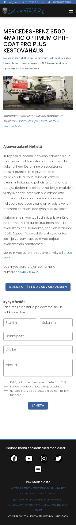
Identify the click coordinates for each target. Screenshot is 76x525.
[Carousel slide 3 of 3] (47, 105)
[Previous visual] (10, 92)
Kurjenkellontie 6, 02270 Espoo (26, 2)
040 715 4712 (29, 272)
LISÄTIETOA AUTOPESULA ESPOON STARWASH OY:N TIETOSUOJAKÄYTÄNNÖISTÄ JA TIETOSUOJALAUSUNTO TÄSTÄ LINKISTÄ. (38, 505)
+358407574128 (62, 2)
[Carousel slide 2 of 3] (38, 105)
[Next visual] (65, 92)
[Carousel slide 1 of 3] (29, 105)
